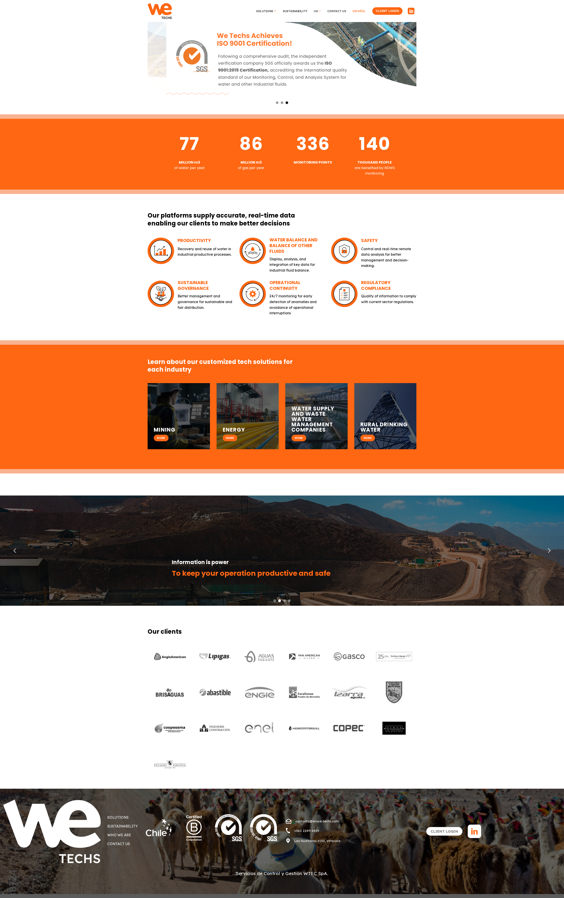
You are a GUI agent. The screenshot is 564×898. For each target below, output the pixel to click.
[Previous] (159, 67)
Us (316, 11)
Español (359, 11)
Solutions (264, 11)
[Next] (405, 67)
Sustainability (295, 11)
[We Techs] (160, 11)
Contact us (336, 11)
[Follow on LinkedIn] (411, 11)
